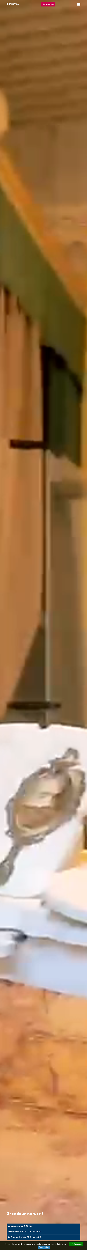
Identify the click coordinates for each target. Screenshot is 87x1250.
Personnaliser (44, 1247)
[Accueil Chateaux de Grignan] (13, 4)
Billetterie (50, 4)
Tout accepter (76, 1244)
